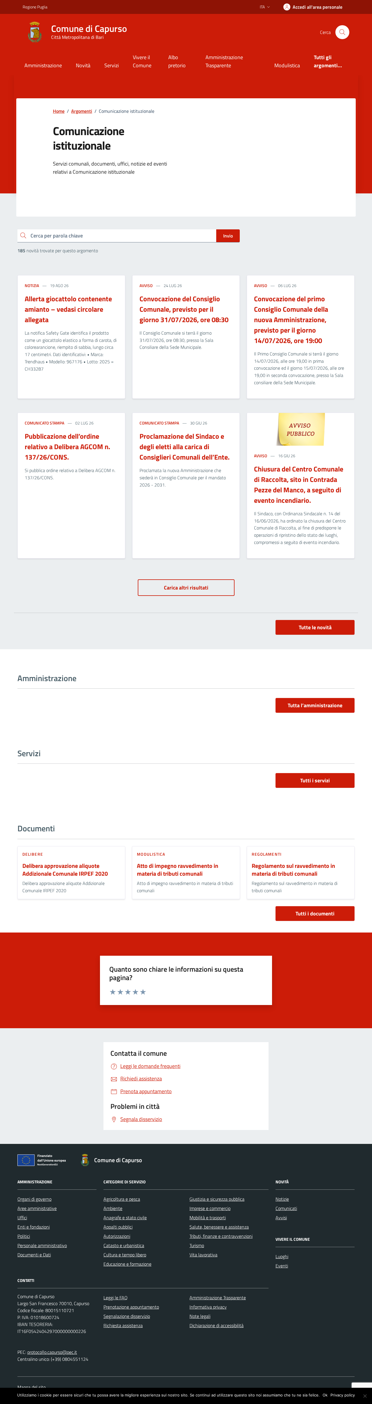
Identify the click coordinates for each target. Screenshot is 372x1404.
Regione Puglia (35, 7)
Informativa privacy (208, 1306)
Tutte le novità (315, 627)
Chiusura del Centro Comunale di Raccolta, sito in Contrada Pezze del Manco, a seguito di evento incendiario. (298, 484)
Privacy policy (342, 1395)
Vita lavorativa (203, 1254)
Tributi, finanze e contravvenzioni (221, 1236)
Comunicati (286, 1208)
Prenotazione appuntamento (131, 1306)
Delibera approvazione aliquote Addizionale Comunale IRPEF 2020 (65, 869)
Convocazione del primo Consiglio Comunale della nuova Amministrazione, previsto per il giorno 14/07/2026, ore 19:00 (291, 319)
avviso (146, 285)
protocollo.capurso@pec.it (52, 1352)
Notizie (282, 1199)
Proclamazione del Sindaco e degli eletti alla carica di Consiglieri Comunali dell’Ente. (185, 446)
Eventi (282, 1265)
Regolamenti (267, 854)
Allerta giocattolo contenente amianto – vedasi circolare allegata (68, 309)
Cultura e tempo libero (124, 1254)
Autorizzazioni (116, 1236)
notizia (32, 285)
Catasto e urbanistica (123, 1245)
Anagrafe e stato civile (125, 1217)
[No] (365, 1396)
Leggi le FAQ (115, 1297)
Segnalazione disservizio (126, 1316)
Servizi (111, 65)
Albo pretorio (177, 61)
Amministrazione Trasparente (224, 61)
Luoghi (282, 1256)
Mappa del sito (31, 1387)
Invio (228, 235)
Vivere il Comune (142, 61)
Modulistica (287, 65)
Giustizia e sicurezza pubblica (216, 1199)
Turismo (196, 1245)
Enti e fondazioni (33, 1226)
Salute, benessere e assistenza (219, 1226)
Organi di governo (34, 1199)
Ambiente (112, 1208)
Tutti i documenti (315, 913)
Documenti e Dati (34, 1254)
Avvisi (281, 1217)
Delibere (32, 854)
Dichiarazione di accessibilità (216, 1325)
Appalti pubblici (118, 1226)
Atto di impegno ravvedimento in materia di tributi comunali (177, 869)
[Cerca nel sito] (342, 32)
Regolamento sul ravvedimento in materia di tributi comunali (293, 869)
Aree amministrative (37, 1208)
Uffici (22, 1217)
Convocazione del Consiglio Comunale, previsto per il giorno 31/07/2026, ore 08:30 (184, 309)
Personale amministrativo (42, 1245)
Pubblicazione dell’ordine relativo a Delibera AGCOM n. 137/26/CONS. (67, 446)
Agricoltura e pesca (121, 1199)
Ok (325, 1395)
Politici (23, 1236)
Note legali (199, 1316)
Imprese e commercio (209, 1208)
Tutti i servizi (315, 780)
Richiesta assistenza (123, 1325)
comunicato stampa (44, 423)
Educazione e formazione (127, 1263)
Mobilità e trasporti (207, 1217)
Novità (83, 65)
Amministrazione (43, 65)
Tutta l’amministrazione (315, 705)
